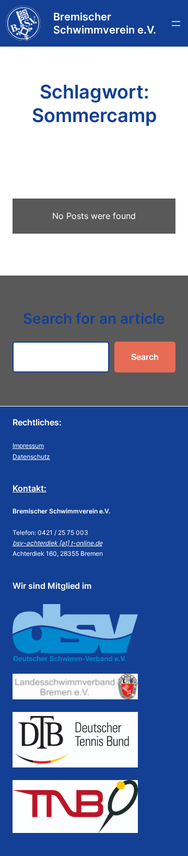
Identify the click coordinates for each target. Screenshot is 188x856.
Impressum (28, 445)
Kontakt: (29, 488)
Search (145, 357)
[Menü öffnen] (176, 23)
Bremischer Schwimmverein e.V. (104, 23)
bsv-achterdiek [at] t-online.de (57, 543)
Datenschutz (31, 456)
